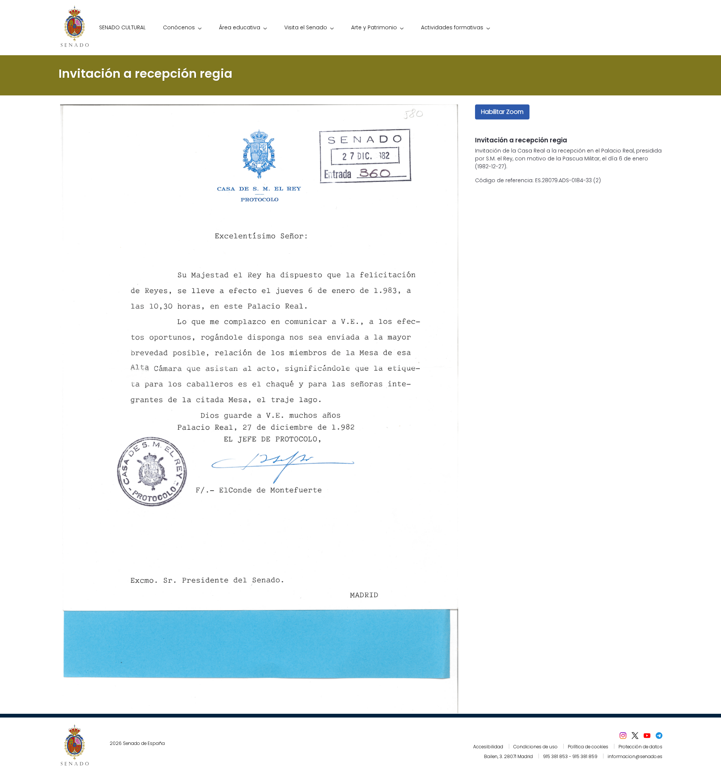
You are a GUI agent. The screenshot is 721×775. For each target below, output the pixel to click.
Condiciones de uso (535, 746)
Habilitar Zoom (502, 111)
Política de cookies (588, 746)
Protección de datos (640, 746)
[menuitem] (122, 27)
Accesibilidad (488, 746)
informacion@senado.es (635, 756)
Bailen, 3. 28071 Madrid (508, 756)
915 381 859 (584, 756)
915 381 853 (555, 756)
